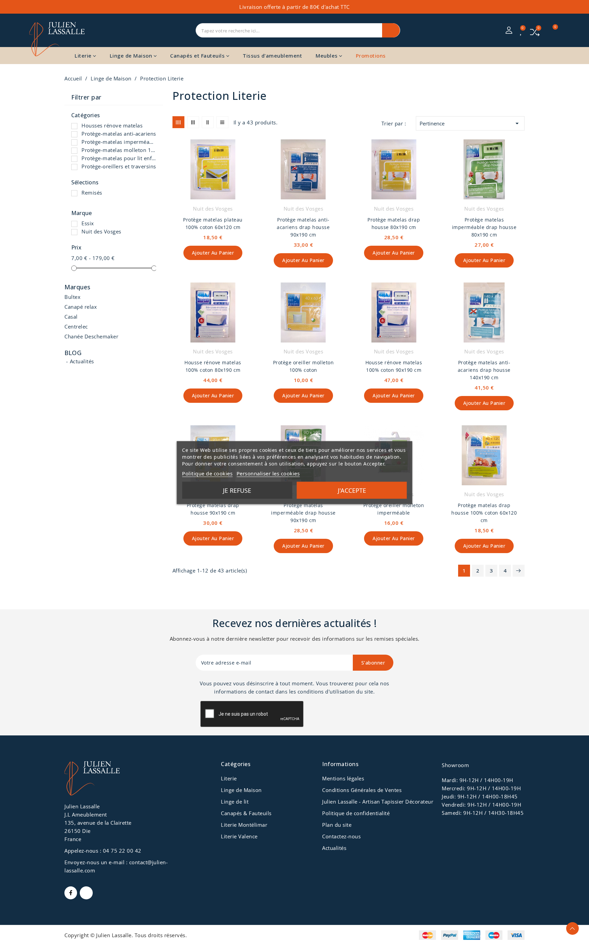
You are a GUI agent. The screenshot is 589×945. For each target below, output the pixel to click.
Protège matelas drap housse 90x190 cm (213, 509)
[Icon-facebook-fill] (70, 892)
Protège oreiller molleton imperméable (393, 509)
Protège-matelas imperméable (118, 141)
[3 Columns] (193, 122)
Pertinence (470, 123)
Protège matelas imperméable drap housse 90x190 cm (303, 512)
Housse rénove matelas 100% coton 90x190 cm (393, 366)
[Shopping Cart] (551, 30)
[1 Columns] (222, 122)
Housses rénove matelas (111, 125)
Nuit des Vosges (101, 231)
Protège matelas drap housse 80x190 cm (393, 223)
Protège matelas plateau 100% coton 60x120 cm (213, 223)
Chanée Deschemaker (91, 336)
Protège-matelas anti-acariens (118, 133)
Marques (77, 287)
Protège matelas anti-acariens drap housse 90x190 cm (303, 227)
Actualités (82, 361)
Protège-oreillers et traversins (118, 166)
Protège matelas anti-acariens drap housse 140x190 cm (484, 370)
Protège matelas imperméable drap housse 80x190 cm (484, 227)
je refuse (237, 490)
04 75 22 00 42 (122, 850)
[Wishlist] (521, 31)
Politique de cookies (207, 473)
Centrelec (76, 326)
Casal (71, 316)
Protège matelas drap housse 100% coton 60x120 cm (484, 512)
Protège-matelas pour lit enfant (118, 158)
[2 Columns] (207, 122)
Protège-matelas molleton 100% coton (118, 150)
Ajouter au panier (213, 252)
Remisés (91, 192)
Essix (87, 223)
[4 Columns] (178, 122)
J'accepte (352, 490)
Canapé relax (80, 306)
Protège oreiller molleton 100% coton (303, 366)
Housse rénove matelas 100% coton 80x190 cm (212, 366)
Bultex (72, 296)
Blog (72, 353)
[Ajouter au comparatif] (250, 161)
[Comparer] (535, 31)
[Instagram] (86, 892)
